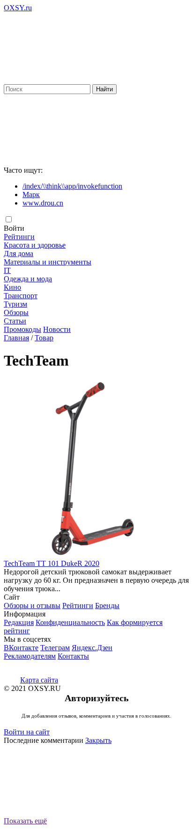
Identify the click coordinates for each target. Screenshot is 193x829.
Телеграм (55, 648)
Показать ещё (25, 821)
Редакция (19, 622)
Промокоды (22, 329)
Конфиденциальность (70, 622)
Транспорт (20, 296)
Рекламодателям (30, 656)
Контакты (73, 656)
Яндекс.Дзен (92, 648)
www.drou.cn (42, 203)
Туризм (15, 304)
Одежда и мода (28, 279)
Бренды (107, 605)
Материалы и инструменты (47, 262)
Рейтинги (19, 237)
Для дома (18, 253)
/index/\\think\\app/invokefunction (72, 186)
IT (7, 270)
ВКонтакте (21, 648)
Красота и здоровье (35, 245)
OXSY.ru (18, 8)
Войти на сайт (27, 732)
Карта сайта (39, 680)
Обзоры (16, 312)
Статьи (15, 321)
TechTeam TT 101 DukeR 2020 (51, 563)
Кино (12, 287)
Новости (57, 329)
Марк (31, 194)
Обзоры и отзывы (32, 605)
